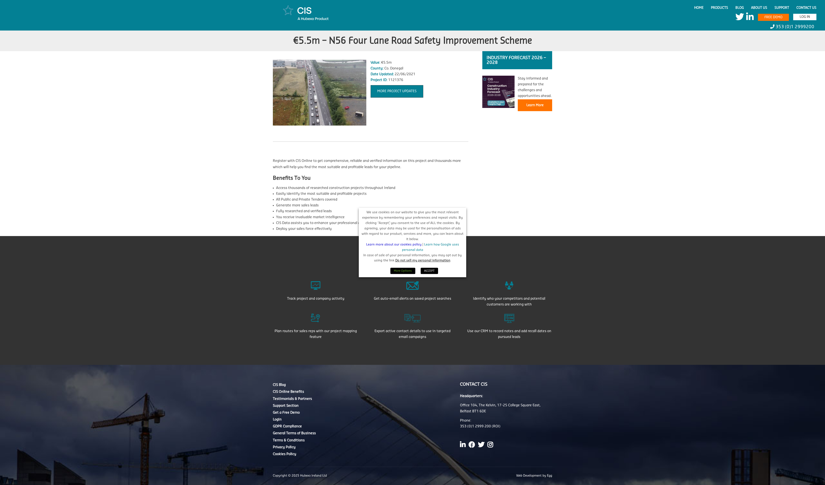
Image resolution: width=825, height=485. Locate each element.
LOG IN (805, 16)
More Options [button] (403, 271)
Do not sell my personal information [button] (422, 260)
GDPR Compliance (287, 426)
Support (782, 7)
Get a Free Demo (286, 412)
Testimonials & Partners (292, 399)
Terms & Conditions (289, 440)
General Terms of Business (294, 433)
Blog (739, 7)
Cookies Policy (284, 454)
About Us (759, 7)
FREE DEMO (773, 17)
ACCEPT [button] (429, 271)
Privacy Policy (284, 447)
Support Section (286, 405)
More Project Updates (397, 91)
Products (719, 7)
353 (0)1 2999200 (794, 27)
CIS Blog (279, 385)
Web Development (529, 475)
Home (699, 7)
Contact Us (806, 7)
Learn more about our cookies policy (394, 244)
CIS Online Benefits (288, 391)
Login (277, 419)
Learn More (535, 105)
